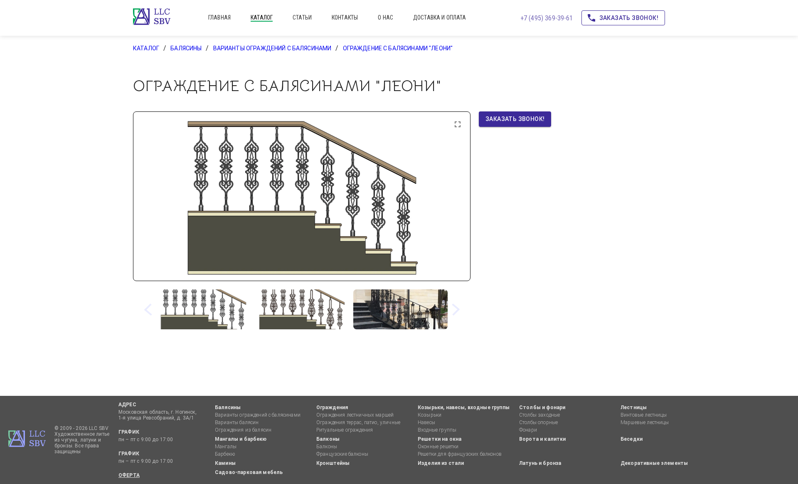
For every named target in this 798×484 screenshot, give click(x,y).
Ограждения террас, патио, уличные (358, 422)
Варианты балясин (237, 422)
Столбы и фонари (542, 407)
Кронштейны (333, 463)
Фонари (528, 430)
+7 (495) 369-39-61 (546, 18)
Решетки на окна (439, 439)
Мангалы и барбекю (241, 439)
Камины (225, 463)
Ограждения (332, 407)
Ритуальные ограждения (344, 430)
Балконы (328, 439)
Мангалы (225, 446)
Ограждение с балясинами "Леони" (398, 48)
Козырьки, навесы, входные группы (464, 407)
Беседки (632, 439)
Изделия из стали (441, 463)
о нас (385, 17)
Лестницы (634, 407)
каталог (262, 17)
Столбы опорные (538, 422)
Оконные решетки (438, 446)
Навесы (426, 422)
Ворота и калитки (542, 439)
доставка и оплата (439, 17)
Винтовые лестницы (644, 415)
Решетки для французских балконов (460, 454)
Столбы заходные (539, 415)
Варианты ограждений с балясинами (272, 48)
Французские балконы (342, 454)
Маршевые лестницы (645, 422)
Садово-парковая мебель (249, 472)
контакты (345, 17)
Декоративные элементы (654, 463)
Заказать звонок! (628, 18)
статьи (302, 17)
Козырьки (429, 415)
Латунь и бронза (540, 463)
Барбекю (225, 454)
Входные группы (437, 430)
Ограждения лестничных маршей (355, 415)
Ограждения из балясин (243, 430)
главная (219, 17)
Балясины (186, 48)
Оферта (129, 475)
